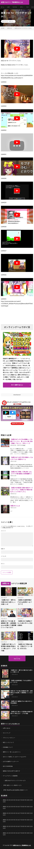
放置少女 (11, 21)
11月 (31, 806)
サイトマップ (6, 733)
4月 (14, 800)
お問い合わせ (6, 728)
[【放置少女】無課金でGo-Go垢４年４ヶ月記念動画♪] (5, 704)
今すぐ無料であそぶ (17, 385)
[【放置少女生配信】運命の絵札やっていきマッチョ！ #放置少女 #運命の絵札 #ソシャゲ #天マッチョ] (5, 491)
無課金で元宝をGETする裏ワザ (11, 771)
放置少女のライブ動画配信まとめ (22, 845)
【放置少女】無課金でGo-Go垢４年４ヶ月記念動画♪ (24, 623)
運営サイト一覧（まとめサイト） (12, 752)
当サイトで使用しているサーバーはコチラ (14, 756)
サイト (3, 563)
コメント (3, 530)
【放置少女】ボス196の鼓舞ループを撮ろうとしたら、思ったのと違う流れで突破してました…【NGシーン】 (21, 441)
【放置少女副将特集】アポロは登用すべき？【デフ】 (24, 602)
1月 (7, 800)
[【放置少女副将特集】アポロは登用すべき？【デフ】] (5, 684)
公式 (8, 7)
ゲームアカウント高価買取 (10, 776)
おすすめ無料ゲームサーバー (11, 761)
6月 (19, 800)
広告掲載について (8, 747)
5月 (16, 800)
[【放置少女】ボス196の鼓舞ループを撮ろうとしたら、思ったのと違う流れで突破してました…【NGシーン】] (5, 442)
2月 (10, 800)
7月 (21, 800)
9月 (26, 806)
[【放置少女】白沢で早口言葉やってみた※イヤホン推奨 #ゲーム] (5, 461)
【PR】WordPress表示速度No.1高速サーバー (15, 790)
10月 (28, 806)
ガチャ (21, 7)
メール (3, 556)
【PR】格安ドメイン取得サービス (12, 785)
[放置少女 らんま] (5, 509)
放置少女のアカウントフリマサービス (15, 780)
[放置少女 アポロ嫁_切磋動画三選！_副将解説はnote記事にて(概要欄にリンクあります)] (5, 694)
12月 (4, 808)
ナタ (27, 7)
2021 (4, 833)
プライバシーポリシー (9, 737)
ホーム (2, 7)
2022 (4, 826)
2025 (4, 806)
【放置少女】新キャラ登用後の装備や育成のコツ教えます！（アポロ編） (8, 647)
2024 (4, 813)
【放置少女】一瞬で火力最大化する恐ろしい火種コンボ (8, 602)
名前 (3, 548)
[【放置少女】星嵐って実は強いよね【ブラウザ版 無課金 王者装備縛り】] (5, 475)
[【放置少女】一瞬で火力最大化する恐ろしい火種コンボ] (5, 673)
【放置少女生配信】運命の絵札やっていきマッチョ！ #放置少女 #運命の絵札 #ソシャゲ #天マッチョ (21, 489)
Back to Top (17, 658)
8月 (23, 800)
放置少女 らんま (15, 505)
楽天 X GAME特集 (8, 766)
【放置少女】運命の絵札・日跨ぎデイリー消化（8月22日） (24, 646)
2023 (4, 820)
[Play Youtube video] (17, 49)
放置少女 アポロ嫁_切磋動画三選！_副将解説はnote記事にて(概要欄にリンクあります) (8, 624)
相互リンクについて (8, 742)
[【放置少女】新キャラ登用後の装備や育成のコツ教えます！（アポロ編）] (5, 715)
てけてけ (14, 7)
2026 (4, 800)
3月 (12, 800)
